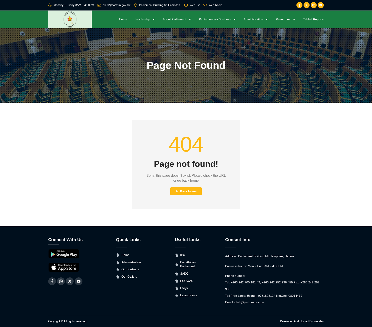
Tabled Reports (313, 19)
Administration (253, 19)
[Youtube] (321, 5)
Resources (283, 19)
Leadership (142, 19)
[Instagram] (314, 5)
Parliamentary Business (215, 19)
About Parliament (174, 19)
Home (123, 19)
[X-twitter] (307, 5)
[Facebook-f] (299, 5)
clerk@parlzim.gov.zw (249, 302)
